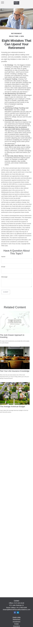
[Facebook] (15, 612)
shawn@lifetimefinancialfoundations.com (16, 609)
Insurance (16, 626)
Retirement (16, 619)
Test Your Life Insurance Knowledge (14, 371)
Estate (16, 624)
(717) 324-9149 (19, 603)
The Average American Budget (12, 406)
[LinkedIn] (18, 612)
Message (4, 277)
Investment (16, 622)
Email (3, 267)
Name (3, 256)
